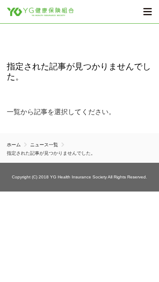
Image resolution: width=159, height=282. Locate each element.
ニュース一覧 (44, 144)
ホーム (14, 144)
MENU (147, 11)
